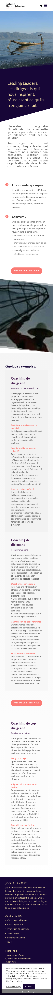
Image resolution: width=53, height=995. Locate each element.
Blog (9, 942)
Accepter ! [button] (29, 986)
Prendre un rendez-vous (26, 271)
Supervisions (13, 933)
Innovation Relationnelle (18, 929)
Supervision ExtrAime (17, 937)
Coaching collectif (15, 924)
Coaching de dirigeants (17, 920)
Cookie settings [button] (13, 986)
